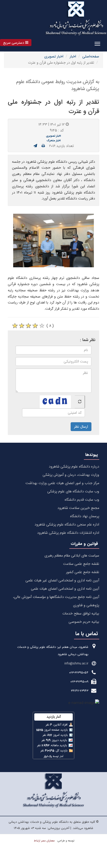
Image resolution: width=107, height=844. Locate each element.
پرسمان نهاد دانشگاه (84, 516)
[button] (15, 42)
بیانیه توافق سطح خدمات (80, 613)
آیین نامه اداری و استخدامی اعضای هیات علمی (65, 588)
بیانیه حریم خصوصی (84, 622)
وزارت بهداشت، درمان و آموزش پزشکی (71, 475)
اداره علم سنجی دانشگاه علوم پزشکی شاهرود (67, 524)
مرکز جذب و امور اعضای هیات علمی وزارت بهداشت (62, 483)
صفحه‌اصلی (90, 56)
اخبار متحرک (53, 140)
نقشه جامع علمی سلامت (81, 564)
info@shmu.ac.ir (76, 663)
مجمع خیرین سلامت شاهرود (78, 508)
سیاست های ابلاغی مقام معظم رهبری (71, 555)
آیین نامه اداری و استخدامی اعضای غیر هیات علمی (62, 580)
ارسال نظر (81, 427)
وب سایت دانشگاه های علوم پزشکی (73, 491)
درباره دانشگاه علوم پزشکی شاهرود (74, 466)
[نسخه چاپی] (43, 146)
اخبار (73, 56)
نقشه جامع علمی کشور (82, 572)
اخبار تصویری (53, 56)
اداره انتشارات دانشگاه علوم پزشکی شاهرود (68, 533)
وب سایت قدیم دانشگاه (82, 499)
